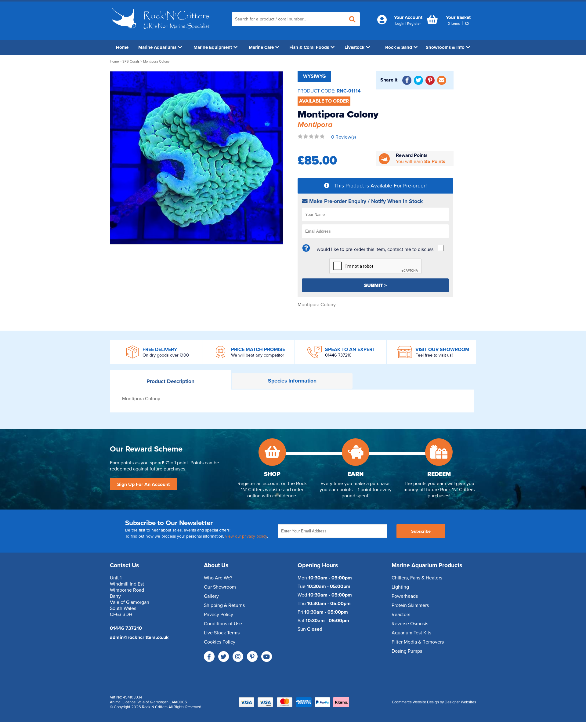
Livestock (354, 47)
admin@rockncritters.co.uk (139, 637)
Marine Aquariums (157, 47)
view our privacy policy (246, 536)
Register (414, 23)
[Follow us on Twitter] (223, 656)
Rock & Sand (398, 47)
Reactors (401, 614)
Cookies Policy (219, 642)
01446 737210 (338, 355)
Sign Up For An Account (143, 484)
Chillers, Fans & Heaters (417, 578)
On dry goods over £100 (166, 355)
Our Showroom (220, 587)
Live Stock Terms (222, 633)
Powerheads (405, 596)
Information (292, 381)
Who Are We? (218, 578)
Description (170, 381)
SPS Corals (130, 61)
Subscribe (421, 531)
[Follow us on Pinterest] (252, 656)
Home (122, 47)
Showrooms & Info (445, 47)
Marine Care (261, 47)
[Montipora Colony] (196, 157)
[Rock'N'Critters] (161, 32)
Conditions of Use (223, 624)
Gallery (211, 596)
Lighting (400, 587)
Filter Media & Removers (418, 642)
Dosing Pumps (407, 651)
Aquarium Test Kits (411, 633)
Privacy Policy (218, 614)
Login (399, 23)
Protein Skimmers (410, 605)
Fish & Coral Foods (309, 47)
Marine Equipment (213, 47)
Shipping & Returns (224, 605)
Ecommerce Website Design (415, 702)
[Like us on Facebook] (209, 656)
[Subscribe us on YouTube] (266, 656)
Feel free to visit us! (434, 355)
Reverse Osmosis (410, 624)
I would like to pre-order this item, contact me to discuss (373, 249)
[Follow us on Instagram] (238, 656)
